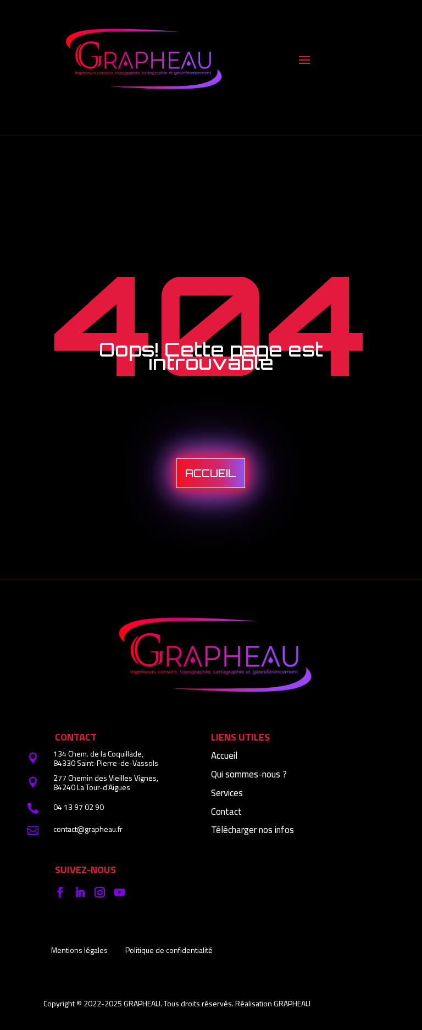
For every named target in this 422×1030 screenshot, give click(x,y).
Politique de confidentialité (169, 950)
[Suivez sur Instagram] (99, 892)
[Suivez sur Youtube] (119, 892)
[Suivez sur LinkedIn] (79, 892)
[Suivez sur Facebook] (59, 892)
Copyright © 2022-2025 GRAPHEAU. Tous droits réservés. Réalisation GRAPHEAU (176, 1003)
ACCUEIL (210, 473)
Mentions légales (79, 950)
